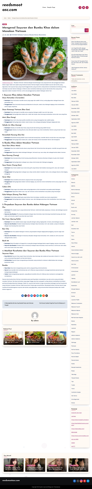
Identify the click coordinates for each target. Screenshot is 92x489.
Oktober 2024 (74, 158)
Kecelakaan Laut (75, 282)
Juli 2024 (73, 168)
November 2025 (75, 112)
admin (8, 34)
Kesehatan (74, 285)
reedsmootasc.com (7, 82)
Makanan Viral (75, 314)
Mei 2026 (73, 97)
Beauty (73, 182)
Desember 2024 (75, 151)
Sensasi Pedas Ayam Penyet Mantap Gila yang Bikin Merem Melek (56, 341)
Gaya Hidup (74, 243)
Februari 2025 (75, 144)
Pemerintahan (75, 360)
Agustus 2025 (75, 122)
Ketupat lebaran (75, 289)
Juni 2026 (74, 94)
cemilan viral (74, 221)
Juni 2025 (74, 129)
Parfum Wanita (75, 349)
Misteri (73, 321)
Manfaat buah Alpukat (77, 317)
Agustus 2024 (75, 165)
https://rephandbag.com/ (77, 428)
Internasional (74, 267)
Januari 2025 (74, 147)
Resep (72, 371)
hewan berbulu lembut (77, 250)
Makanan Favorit (75, 307)
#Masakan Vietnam (33, 34)
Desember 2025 (75, 108)
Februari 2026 (75, 101)
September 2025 (75, 119)
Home (44, 7)
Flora (72, 235)
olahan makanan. (75, 339)
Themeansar (57, 487)
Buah (72, 203)
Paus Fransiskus (75, 353)
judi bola (73, 416)
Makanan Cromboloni (76, 303)
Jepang (73, 278)
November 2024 (75, 154)
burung (73, 214)
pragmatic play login (76, 412)
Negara (73, 331)
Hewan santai (74, 260)
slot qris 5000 (74, 439)
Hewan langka (75, 253)
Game (72, 239)
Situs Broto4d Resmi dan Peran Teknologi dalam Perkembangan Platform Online (79, 56)
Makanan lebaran (75, 310)
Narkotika (73, 324)
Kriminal (73, 292)
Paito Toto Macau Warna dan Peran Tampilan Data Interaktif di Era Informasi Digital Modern (79, 43)
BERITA (73, 186)
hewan (73, 246)
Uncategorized (75, 399)
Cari (72, 25)
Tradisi (73, 385)
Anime (73, 179)
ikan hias (73, 264)
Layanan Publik (75, 299)
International (74, 271)
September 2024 (75, 161)
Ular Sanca (74, 395)
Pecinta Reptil (75, 356)
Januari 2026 (74, 104)
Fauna (73, 232)
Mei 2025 (73, 133)
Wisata (73, 402)
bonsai (73, 200)
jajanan (73, 275)
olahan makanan (75, 335)
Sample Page (51, 7)
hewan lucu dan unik (76, 257)
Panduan (73, 346)
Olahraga (73, 342)
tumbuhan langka (76, 392)
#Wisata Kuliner (42, 34)
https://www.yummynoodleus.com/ (80, 435)
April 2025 (74, 136)
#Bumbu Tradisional (24, 34)
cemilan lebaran (75, 218)
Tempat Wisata (75, 378)
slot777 (73, 446)
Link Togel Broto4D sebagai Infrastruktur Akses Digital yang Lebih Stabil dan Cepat (79, 49)
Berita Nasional (75, 193)
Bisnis (72, 196)
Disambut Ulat (75, 228)
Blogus (50, 487)
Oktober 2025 (74, 115)
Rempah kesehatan (76, 367)
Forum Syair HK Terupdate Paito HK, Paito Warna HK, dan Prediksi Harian (79, 62)
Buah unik (74, 207)
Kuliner (4, 24)
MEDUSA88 (74, 432)
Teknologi (73, 374)
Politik (73, 363)
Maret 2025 (74, 140)
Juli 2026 (73, 90)
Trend (72, 388)
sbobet (73, 442)
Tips (72, 381)
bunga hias (74, 211)
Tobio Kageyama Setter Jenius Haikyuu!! (79, 68)
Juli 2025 (73, 126)
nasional (73, 328)
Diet (72, 225)
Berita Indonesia (75, 189)
